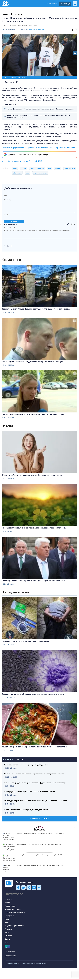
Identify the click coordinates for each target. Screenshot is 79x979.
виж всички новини (39, 819)
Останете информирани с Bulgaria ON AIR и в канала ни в (38, 148)
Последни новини (50, 3)
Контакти (8, 899)
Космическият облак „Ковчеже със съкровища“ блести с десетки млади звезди (42, 844)
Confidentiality (10, 956)
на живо (64, 4)
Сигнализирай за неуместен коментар (72, 234)
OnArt (7, 946)
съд (27, 173)
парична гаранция (40, 173)
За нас (7, 902)
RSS (6, 942)
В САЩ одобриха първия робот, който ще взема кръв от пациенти (38, 865)
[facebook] (18, 887)
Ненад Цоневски (37, 168)
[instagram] (34, 887)
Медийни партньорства (14, 925)
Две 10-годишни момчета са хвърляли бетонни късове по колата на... (34, 414)
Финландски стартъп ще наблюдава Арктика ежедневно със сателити (39, 833)
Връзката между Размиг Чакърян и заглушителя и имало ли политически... (36, 309)
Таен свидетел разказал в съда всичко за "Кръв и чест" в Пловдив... (33, 362)
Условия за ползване (13, 909)
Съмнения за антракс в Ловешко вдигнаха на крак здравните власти (34, 774)
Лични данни (10, 951)
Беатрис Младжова (36, 29)
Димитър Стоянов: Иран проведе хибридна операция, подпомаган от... (34, 581)
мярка (57, 168)
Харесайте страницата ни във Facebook (22, 161)
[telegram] (39, 887)
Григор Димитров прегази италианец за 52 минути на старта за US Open (35, 801)
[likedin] (23, 887)
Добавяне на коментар (18, 188)
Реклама (8, 929)
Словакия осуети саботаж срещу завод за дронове (26, 765)
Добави (13, 221)
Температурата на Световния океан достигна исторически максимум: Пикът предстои (44, 855)
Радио (7, 932)
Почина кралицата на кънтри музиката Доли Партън (27, 810)
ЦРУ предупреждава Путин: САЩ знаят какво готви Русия (29, 792)
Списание (9, 935)
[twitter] (28, 887)
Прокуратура (69, 168)
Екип (7, 919)
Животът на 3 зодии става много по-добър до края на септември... (32, 475)
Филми (7, 939)
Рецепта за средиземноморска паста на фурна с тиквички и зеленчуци (35, 783)
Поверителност (11, 906)
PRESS (7, 922)
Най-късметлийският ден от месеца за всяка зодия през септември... (34, 528)
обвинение (17, 173)
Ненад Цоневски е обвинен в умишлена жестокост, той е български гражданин (41, 109)
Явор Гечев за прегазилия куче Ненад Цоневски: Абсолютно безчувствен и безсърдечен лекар (38, 116)
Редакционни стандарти (15, 912)
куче (15, 168)
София (23, 168)
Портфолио (9, 916)
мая (49, 168)
